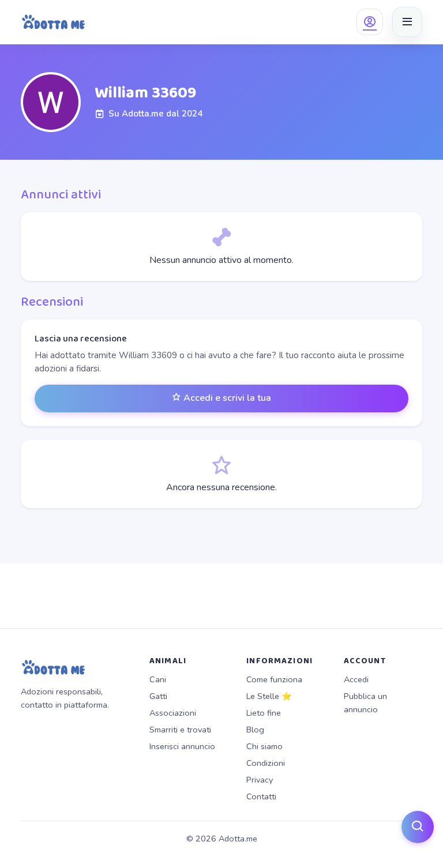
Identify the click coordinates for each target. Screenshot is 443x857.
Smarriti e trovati (180, 729)
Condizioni (265, 763)
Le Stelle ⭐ (269, 696)
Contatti (261, 796)
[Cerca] (417, 827)
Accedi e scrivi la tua (226, 398)
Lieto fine (263, 713)
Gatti (158, 696)
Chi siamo (264, 746)
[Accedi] (369, 22)
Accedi (356, 679)
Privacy (259, 779)
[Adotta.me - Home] (53, 22)
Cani (157, 679)
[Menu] (407, 22)
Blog (255, 729)
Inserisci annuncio (182, 746)
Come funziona (274, 679)
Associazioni (172, 713)
